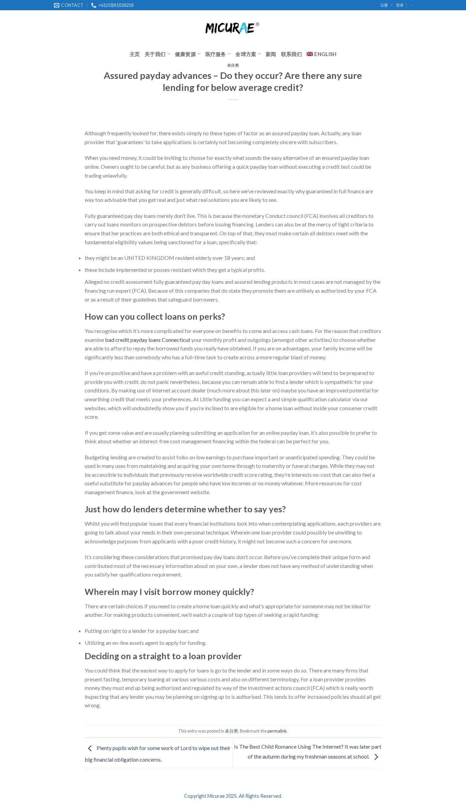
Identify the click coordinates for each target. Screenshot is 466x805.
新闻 (271, 54)
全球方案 (245, 54)
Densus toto (99, 721)
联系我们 (291, 54)
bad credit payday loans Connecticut (147, 339)
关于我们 (155, 54)
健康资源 (185, 54)
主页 (135, 54)
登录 (400, 5)
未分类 (233, 65)
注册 (384, 5)
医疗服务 (215, 54)
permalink (277, 731)
